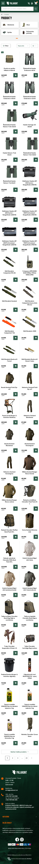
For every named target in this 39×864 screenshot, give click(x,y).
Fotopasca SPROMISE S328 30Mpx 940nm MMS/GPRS (30, 273)
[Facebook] (17, 839)
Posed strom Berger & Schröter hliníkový (9, 416)
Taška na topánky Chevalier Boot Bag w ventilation (30, 618)
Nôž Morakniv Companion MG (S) (9, 272)
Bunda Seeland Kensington (30, 444)
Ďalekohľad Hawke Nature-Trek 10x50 (9, 125)
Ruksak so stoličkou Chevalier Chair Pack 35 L (29, 502)
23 (26, 758)
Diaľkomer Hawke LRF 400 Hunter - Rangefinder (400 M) (29, 183)
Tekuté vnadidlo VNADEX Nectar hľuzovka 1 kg (9, 736)
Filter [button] (7, 46)
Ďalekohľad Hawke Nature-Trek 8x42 (9, 182)
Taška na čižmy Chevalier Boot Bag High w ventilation (9, 618)
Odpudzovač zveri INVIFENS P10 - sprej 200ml (29, 676)
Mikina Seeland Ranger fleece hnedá (29, 473)
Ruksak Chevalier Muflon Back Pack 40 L (9, 531)
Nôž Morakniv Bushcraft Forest (9, 360)
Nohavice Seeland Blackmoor (30, 416)
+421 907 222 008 (11, 796)
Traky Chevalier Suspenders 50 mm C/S (9, 647)
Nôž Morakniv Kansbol (9, 301)
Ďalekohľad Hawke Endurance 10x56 (9, 97)
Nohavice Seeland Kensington (9, 473)
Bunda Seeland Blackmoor (9, 444)
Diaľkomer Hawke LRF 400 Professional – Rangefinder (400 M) (29, 213)
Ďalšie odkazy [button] (7, 823)
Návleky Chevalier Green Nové (29, 735)
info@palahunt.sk (11, 790)
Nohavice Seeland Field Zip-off (29, 388)
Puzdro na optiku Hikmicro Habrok (9, 69)
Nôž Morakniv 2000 (29, 331)
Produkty (6, 14)
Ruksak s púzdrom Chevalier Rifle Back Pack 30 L (9, 560)
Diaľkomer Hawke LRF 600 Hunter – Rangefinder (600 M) (9, 213)
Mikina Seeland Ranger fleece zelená (9, 501)
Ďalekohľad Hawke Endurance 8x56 (29, 69)
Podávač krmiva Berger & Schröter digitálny (9, 675)
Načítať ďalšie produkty (19, 752)
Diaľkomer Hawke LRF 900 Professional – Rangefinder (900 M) (29, 243)
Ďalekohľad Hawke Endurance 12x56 (29, 97)
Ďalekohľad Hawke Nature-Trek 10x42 (29, 154)
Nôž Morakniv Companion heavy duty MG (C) (29, 303)
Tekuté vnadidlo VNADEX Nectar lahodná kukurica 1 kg (9, 706)
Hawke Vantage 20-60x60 (29, 125)
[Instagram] (22, 839)
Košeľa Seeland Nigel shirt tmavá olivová (30, 589)
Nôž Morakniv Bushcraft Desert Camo (30, 360)
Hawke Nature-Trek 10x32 (9, 154)
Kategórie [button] (6, 817)
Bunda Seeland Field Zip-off (9, 388)
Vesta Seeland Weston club (29, 531)
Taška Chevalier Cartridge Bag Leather (29, 647)
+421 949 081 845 (11, 800)
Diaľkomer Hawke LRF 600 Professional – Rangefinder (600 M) (9, 243)
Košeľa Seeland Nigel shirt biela (30, 559)
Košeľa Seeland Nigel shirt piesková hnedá (9, 589)
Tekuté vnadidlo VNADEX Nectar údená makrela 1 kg (29, 706)
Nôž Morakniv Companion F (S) (9, 332)
